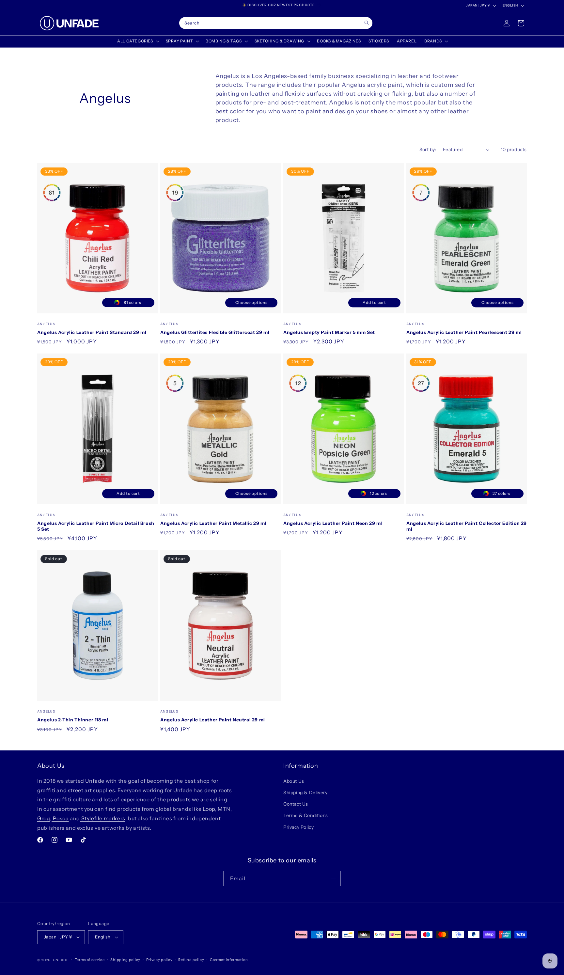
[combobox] (275, 23)
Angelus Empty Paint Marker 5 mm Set (329, 332)
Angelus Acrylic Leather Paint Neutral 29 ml (212, 720)
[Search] (366, 23)
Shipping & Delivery (305, 792)
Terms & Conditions (305, 816)
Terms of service (90, 959)
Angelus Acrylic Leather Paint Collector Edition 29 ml (466, 526)
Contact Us (295, 804)
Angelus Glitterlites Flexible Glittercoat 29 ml (214, 332)
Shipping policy (125, 959)
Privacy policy (159, 959)
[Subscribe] (333, 878)
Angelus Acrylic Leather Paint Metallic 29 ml (213, 523)
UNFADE (61, 960)
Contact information (229, 959)
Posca (60, 818)
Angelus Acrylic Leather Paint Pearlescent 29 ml (464, 332)
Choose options (251, 302)
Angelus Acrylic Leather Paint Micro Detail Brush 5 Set (95, 526)
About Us (293, 781)
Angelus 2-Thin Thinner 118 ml (72, 720)
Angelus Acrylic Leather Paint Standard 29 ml (91, 332)
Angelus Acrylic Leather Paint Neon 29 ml (332, 523)
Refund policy (191, 959)
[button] (137, 41)
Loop (208, 809)
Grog (43, 818)
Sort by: (427, 149)
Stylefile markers (102, 818)
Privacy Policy (298, 827)
